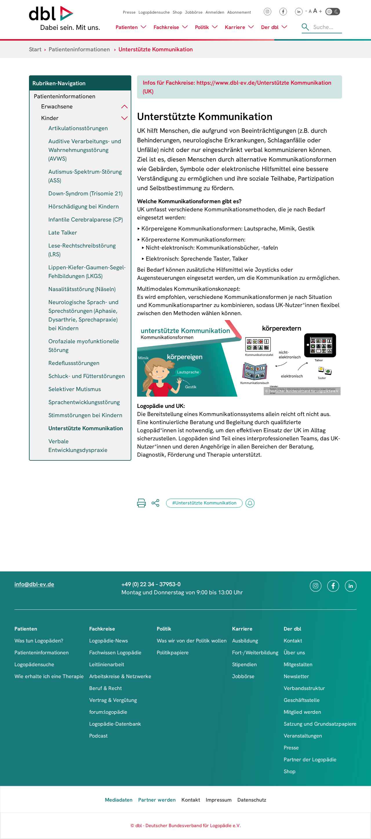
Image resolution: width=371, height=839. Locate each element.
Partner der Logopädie (310, 759)
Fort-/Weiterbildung (255, 652)
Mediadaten (118, 799)
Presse (129, 12)
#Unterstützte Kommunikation (204, 503)
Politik (202, 27)
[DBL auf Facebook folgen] (283, 11)
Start (35, 49)
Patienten (127, 27)
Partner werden (157, 799)
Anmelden (214, 12)
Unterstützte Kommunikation (85, 428)
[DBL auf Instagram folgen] (267, 11)
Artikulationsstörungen (78, 128)
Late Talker (62, 232)
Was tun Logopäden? (38, 640)
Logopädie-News (108, 640)
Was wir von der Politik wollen (192, 640)
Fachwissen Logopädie (115, 652)
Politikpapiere (173, 652)
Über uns (294, 652)
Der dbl (270, 27)
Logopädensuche (154, 12)
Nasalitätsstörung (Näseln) (81, 289)
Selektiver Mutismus (74, 389)
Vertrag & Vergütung (113, 700)
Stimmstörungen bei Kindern (85, 415)
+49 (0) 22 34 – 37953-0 (151, 584)
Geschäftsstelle (302, 700)
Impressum (219, 799)
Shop (177, 12)
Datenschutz (251, 799)
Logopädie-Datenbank (115, 723)
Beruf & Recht (105, 688)
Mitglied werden (302, 712)
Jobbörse (194, 12)
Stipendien (244, 664)
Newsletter (296, 676)
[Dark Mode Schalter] (332, 11)
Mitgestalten (298, 664)
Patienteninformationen (79, 49)
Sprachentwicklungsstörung (84, 402)
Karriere (235, 27)
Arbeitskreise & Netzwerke (120, 676)
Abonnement (239, 12)
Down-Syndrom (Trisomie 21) (85, 193)
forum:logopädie (108, 712)
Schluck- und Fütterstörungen (86, 376)
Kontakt (293, 640)
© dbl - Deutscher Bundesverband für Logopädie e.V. (185, 825)
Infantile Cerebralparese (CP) (85, 219)
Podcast (98, 735)
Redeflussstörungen (73, 363)
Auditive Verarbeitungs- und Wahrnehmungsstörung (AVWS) (84, 149)
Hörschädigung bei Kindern (83, 206)
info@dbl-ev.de (34, 584)
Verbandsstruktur (304, 688)
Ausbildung (245, 640)
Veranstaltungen (303, 735)
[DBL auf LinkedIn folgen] (299, 11)
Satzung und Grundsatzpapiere (320, 723)
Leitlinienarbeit (106, 664)
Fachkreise (166, 27)
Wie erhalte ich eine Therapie (49, 676)
